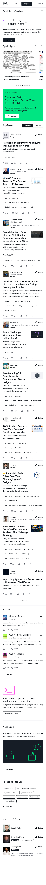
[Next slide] (41, 46)
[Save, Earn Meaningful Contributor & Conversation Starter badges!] (28, 411)
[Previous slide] (35, 46)
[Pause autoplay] (38, 46)
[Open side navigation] (42, 11)
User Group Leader (26, 840)
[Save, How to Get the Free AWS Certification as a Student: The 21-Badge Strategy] (25, 564)
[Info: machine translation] (12, 255)
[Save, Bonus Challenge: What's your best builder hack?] (27, 358)
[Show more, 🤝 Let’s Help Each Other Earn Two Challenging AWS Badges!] (32, 511)
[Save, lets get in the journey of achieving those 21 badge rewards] (27, 163)
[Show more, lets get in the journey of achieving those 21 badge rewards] (32, 163)
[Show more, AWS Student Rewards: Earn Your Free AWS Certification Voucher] (32, 458)
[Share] (21, 163)
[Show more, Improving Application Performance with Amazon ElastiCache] (29, 594)
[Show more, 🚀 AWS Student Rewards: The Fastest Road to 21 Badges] (34, 213)
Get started (12, 116)
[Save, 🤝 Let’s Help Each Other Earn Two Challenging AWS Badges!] (27, 511)
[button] (16, 4)
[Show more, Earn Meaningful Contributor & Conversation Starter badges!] (33, 411)
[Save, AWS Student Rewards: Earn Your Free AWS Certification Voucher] (27, 458)
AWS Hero (15, 840)
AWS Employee (16, 222)
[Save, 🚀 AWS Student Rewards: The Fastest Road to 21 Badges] (29, 213)
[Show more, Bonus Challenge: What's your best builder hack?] (32, 358)
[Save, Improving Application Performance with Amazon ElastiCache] (24, 594)
